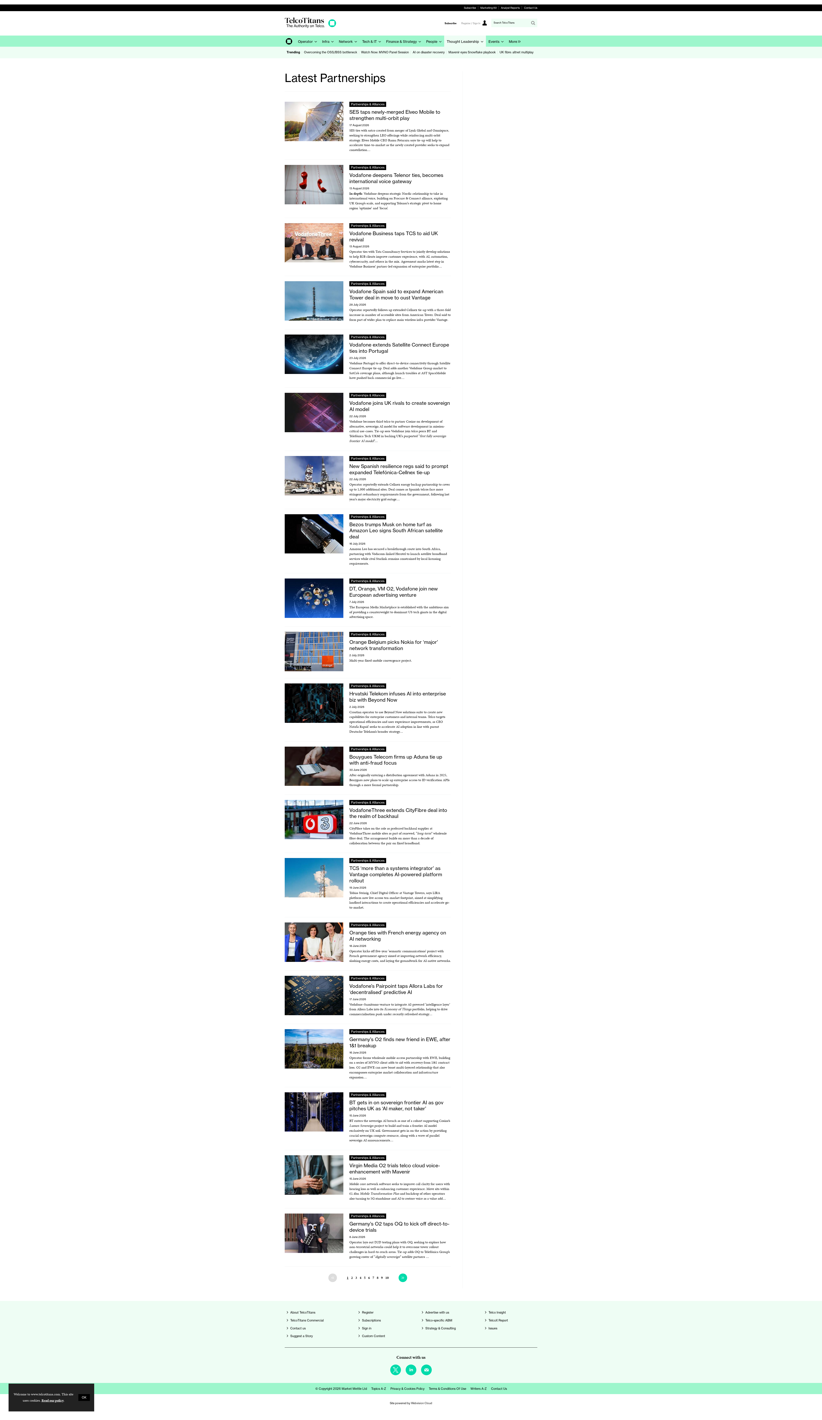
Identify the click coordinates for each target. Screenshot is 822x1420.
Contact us (298, 1328)
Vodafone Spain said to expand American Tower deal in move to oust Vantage (396, 294)
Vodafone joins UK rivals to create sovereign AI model (399, 406)
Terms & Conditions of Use (447, 1389)
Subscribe (470, 7)
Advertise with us (437, 1312)
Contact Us (530, 7)
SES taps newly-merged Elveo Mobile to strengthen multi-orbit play (394, 115)
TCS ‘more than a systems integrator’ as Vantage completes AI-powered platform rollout (395, 874)
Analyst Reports (510, 7)
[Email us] (426, 1369)
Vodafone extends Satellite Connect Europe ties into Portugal (399, 348)
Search (533, 22)
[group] (513, 41)
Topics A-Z (378, 1389)
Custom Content (373, 1336)
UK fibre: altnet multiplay (516, 52)
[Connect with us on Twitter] (395, 1369)
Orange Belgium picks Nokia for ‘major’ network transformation (393, 645)
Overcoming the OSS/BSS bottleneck (330, 52)
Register (368, 1312)
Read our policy (53, 1400)
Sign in (366, 1328)
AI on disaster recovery (429, 52)
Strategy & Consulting (440, 1328)
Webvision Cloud (421, 1403)
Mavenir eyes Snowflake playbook (472, 52)
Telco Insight (497, 1312)
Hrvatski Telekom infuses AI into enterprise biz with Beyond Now (397, 697)
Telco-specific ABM (438, 1320)
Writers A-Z (479, 1389)
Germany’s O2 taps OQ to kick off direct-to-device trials (399, 1227)
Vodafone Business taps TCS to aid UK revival (393, 236)
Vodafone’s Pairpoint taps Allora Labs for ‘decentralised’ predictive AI (396, 989)
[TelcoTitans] (310, 26)
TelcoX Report (498, 1320)
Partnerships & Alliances (367, 104)
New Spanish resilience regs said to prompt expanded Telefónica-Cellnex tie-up (398, 469)
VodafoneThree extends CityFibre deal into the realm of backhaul (398, 813)
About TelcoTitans (302, 1312)
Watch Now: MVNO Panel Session (385, 52)
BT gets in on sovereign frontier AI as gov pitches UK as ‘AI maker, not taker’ (396, 1105)
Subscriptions (371, 1320)
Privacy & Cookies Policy (407, 1389)
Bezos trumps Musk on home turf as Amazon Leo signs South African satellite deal (396, 530)
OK (84, 1397)
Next (403, 1278)
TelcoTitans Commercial (307, 1320)
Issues (492, 1328)
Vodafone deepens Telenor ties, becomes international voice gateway (396, 178)
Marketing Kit (488, 7)
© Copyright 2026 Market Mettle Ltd (341, 1389)
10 (387, 1277)
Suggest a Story (301, 1336)
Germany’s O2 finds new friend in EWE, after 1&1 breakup (399, 1042)
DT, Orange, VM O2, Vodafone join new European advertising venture (393, 592)
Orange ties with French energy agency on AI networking (397, 936)
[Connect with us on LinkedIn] (411, 1369)
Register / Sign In (470, 23)
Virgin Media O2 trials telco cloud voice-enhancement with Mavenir (394, 1168)
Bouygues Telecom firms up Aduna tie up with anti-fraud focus (395, 760)
